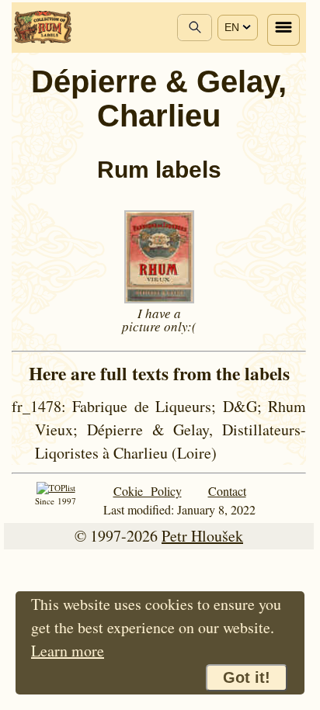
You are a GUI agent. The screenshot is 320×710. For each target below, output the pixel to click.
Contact (227, 491)
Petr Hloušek (202, 535)
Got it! (246, 677)
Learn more (67, 650)
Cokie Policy (147, 491)
